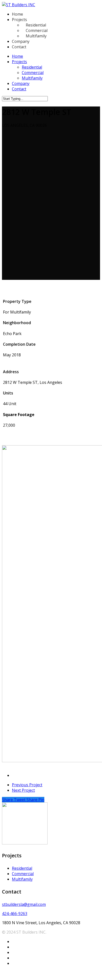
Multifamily (32, 78)
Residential (32, 67)
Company (20, 83)
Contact (19, 89)
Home (17, 56)
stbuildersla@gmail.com (24, 904)
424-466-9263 (14, 913)
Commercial (33, 72)
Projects (19, 61)
